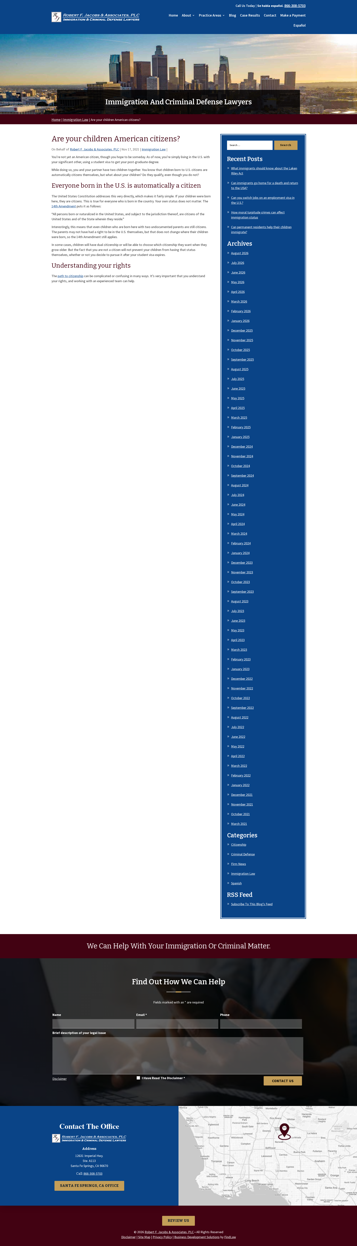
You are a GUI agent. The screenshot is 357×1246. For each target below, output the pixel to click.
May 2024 (237, 514)
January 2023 (240, 669)
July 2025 (237, 379)
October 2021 (240, 814)
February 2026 (241, 311)
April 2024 (238, 524)
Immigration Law (154, 149)
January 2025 (240, 437)
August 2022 (239, 717)
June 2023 (238, 620)
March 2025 (239, 417)
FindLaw (230, 1237)
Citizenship (238, 844)
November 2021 (242, 804)
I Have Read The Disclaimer (163, 1078)
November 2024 (242, 456)
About (186, 15)
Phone (224, 1015)
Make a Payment (293, 15)
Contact (270, 15)
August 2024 (239, 485)
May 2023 (237, 630)
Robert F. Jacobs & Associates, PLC (94, 149)
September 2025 (242, 359)
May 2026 (237, 282)
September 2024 (242, 475)
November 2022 (242, 688)
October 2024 (240, 466)
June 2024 (238, 504)
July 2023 (237, 611)
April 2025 (238, 408)
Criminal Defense (243, 854)
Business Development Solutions (197, 1237)
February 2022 (241, 775)
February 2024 (241, 543)
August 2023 (239, 601)
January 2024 (240, 553)
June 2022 (238, 737)
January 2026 (240, 321)
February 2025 (241, 427)
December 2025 (242, 330)
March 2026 (239, 301)
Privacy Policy (162, 1237)
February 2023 (241, 659)
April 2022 (238, 756)
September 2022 (242, 707)
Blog (232, 15)
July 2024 (237, 495)
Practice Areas (210, 15)
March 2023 (239, 649)
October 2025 (240, 350)
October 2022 (240, 698)
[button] (353, 1219)
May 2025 (237, 398)
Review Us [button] (178, 1220)
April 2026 (238, 292)
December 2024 (242, 446)
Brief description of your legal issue (79, 1033)
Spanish (236, 883)
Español (299, 26)
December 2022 (242, 678)
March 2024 (239, 533)
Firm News (238, 864)
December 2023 (242, 562)
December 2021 (242, 795)
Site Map (144, 1237)
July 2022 (237, 727)
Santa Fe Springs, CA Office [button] (89, 1186)
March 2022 (239, 766)
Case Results (250, 15)
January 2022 (240, 785)
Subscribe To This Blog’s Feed (252, 904)
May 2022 (237, 746)
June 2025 (238, 388)
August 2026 (239, 253)
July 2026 (237, 263)
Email (141, 1015)
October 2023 (240, 582)
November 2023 (242, 572)
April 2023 (238, 640)
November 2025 (242, 340)
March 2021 (239, 824)
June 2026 (238, 272)
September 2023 (242, 591)
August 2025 (239, 369)
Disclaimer (59, 1079)
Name (56, 1015)
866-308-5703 (294, 5)
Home (173, 15)
